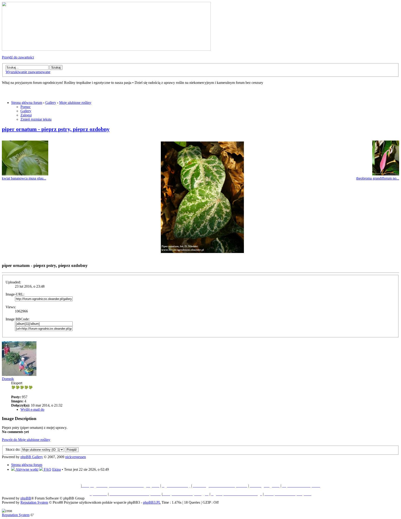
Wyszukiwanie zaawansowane (28, 72)
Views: (11, 307)
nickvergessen (75, 457)
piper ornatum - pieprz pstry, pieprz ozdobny (56, 129)
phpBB (25, 498)
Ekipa (56, 469)
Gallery (50, 103)
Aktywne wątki (26, 469)
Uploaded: (13, 282)
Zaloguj (26, 115)
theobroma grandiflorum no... (377, 178)
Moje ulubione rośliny (75, 103)
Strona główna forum (26, 103)
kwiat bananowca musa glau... (24, 178)
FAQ (47, 469)
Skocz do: (13, 449)
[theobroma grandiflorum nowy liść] (385, 174)
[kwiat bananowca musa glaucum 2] (25, 174)
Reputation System (34, 502)
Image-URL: (15, 294)
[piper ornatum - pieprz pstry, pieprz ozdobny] (202, 252)
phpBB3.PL (152, 502)
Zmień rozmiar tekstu (36, 119)
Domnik (8, 379)
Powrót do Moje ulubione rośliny (26, 440)
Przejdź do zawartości (18, 57)
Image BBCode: (17, 319)
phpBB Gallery (31, 457)
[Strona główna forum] (106, 49)
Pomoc (25, 107)
